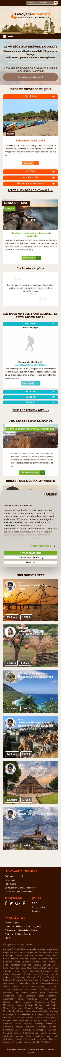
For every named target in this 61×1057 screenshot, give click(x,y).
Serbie (53, 1028)
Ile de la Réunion (13, 991)
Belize (6, 960)
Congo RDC (26, 970)
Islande (33, 994)
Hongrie (42, 988)
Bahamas (29, 957)
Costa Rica (53, 970)
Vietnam (27, 1044)
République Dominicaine (45, 1025)
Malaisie (29, 1007)
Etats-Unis (51, 979)
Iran (16, 994)
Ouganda (51, 1016)
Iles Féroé (44, 991)
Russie (18, 1025)
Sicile (17, 1032)
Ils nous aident (38, 909)
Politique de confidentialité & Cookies (21, 932)
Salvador (30, 1028)
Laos (53, 1001)
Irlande (24, 994)
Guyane (6, 988)
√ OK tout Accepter (30, 552)
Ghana (45, 982)
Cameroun (26, 967)
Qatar (53, 1022)
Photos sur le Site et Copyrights (19, 936)
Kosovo (44, 1001)
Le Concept (10, 882)
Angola (6, 954)
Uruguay (7, 1044)
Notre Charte (10, 886)
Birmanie (24, 960)
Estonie (41, 979)
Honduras (33, 988)
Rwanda (27, 1025)
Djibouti (27, 976)
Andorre (41, 951)
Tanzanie (19, 1038)
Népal (40, 1016)
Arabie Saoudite (18, 954)
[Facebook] (6, 906)
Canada (37, 967)
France (27, 982)
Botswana (7, 963)
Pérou (46, 1022)
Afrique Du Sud (11, 951)
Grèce (53, 982)
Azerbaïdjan (8, 957)
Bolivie (33, 960)
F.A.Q (34, 905)
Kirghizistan (32, 1001)
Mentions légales (12, 924)
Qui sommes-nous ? (14, 878)
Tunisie (18, 1041)
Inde (54, 991)
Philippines (51, 1019)
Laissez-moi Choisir (29, 557)
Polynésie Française (22, 1022)
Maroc (6, 1010)
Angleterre (51, 951)
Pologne (6, 1022)
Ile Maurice (53, 988)
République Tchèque (12, 1028)
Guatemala (23, 985)
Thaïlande (38, 1038)
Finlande (17, 982)
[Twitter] (11, 906)
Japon (41, 997)
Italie (20, 997)
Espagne (31, 979)
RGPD (7, 940)
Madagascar (8, 1007)
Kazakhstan (8, 1001)
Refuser (30, 562)
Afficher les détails (41, 545)
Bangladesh (51, 957)
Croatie (8, 973)
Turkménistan (31, 1041)
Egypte (45, 976)
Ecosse (36, 976)
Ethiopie (6, 982)
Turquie (43, 1041)
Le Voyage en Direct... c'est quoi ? (20, 889)
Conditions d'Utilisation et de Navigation (23, 928)
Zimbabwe (46, 1044)
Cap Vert (47, 967)
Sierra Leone (29, 1032)
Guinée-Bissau (49, 985)
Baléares (39, 957)
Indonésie (7, 994)
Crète (17, 973)
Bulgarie (26, 963)
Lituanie (27, 1004)
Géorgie (15, 988)
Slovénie (52, 1032)
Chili (54, 967)
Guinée (35, 985)
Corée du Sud (39, 970)
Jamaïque (30, 997)
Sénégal (52, 1035)
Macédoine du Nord (45, 1004)
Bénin (5, 967)
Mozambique (32, 1013)
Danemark (16, 976)
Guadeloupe (8, 985)
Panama (21, 1019)
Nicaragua (53, 1013)
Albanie (24, 951)
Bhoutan (14, 960)
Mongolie (7, 1013)
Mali (47, 1007)
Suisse (17, 1035)
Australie (52, 954)
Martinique (17, 1010)
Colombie (14, 970)
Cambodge (15, 967)
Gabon (36, 982)
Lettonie (6, 1004)
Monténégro (18, 1013)
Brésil (17, 963)
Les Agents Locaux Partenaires (19, 893)
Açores (19, 957)
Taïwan (29, 1038)
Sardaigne (41, 1028)
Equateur (21, 979)
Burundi (52, 963)
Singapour (41, 1032)
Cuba (25, 973)
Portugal (37, 1022)
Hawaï (24, 988)
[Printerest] (24, 906)
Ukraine (52, 1041)
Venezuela (17, 1044)
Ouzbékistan (9, 1019)
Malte (53, 1007)
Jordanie (52, 997)
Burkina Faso (40, 963)
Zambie (36, 1044)
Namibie (43, 1013)
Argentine (32, 954)
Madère (19, 1007)
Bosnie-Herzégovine (47, 960)
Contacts (36, 913)
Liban (17, 1004)
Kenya (20, 1001)
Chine (5, 970)
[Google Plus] (18, 906)
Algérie (33, 951)
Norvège (9, 1016)
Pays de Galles (35, 1019)
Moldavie (52, 1010)
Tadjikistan (8, 1038)
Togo (48, 1038)
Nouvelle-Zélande (25, 1016)
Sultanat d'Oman (30, 1035)
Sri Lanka (7, 1035)
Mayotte (29, 1010)
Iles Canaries (30, 991)
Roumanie (7, 1025)
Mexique (40, 1010)
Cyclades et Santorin (40, 973)
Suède (44, 1035)
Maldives (39, 1007)
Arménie (42, 954)
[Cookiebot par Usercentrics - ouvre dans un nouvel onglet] (43, 495)
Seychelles (8, 1032)
